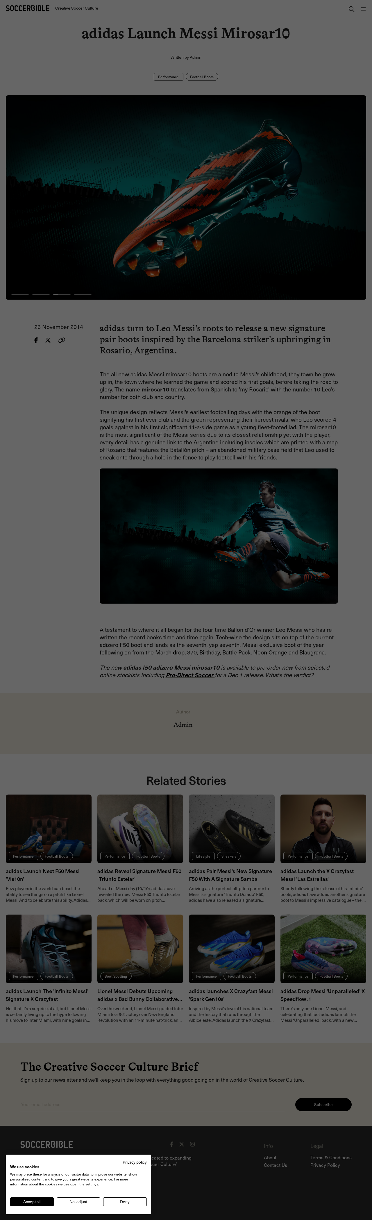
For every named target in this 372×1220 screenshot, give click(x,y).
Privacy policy (135, 1162)
